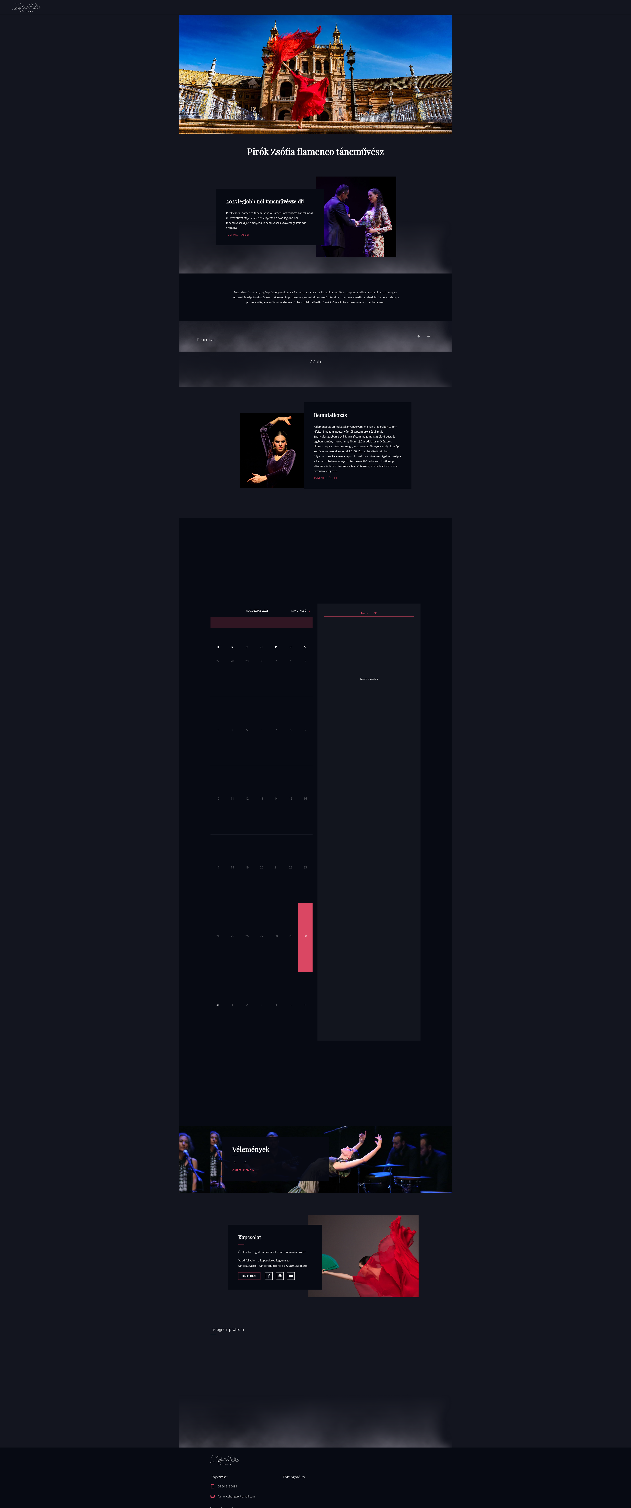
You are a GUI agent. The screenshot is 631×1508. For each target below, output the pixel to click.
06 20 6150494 (227, 1486)
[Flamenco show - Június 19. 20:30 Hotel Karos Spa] (395, 1352)
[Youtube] (291, 1276)
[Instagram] (280, 1276)
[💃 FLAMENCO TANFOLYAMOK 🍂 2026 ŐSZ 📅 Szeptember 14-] (289, 1383)
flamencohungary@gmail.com (236, 1496)
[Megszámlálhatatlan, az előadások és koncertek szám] (342, 1364)
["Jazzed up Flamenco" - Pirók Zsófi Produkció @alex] (236, 1383)
